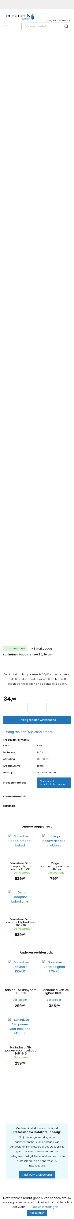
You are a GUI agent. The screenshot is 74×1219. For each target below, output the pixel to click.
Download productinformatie (52, 782)
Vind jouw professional (37, 1175)
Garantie (9, 806)
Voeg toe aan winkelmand (38, 720)
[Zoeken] (66, 26)
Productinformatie (16, 740)
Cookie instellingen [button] (45, 1207)
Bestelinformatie (14, 796)
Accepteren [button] (37, 1213)
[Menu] (5, 27)
